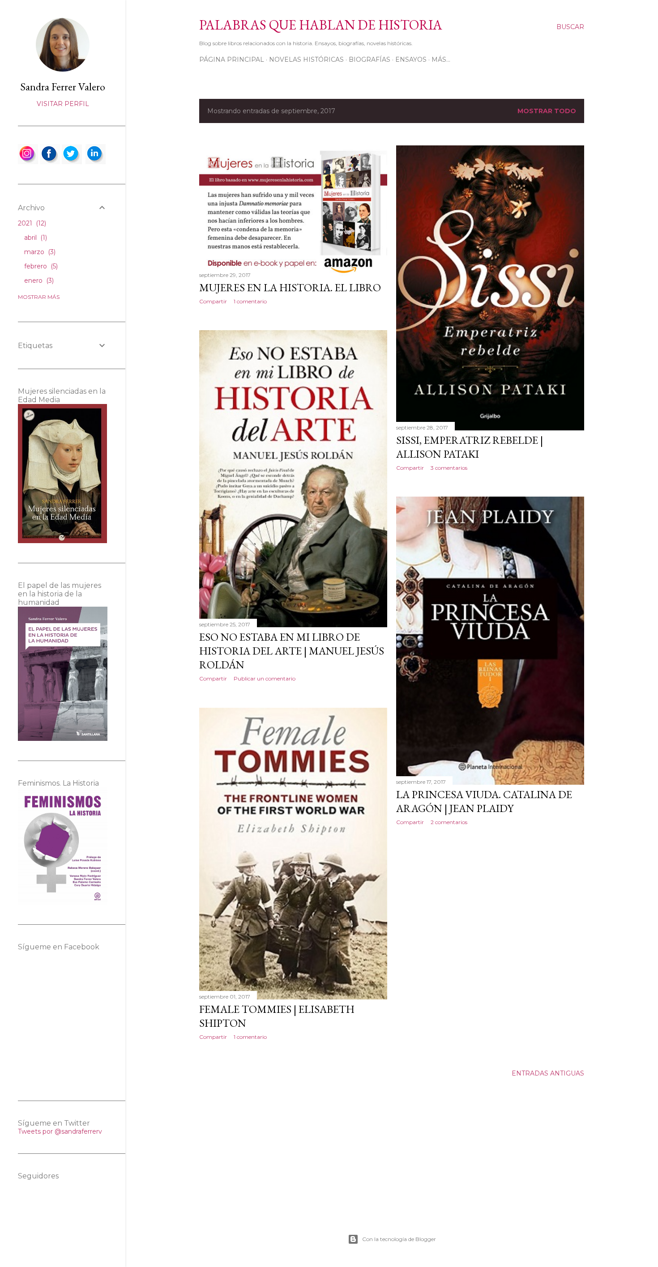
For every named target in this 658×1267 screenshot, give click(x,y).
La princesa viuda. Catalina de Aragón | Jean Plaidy (484, 801)
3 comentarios (449, 467)
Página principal (231, 59)
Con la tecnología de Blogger (399, 1239)
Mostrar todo (546, 111)
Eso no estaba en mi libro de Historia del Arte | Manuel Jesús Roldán (291, 651)
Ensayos (411, 59)
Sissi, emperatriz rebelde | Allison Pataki (469, 447)
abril (34, 238)
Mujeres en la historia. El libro (290, 287)
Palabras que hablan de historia (320, 25)
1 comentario (250, 301)
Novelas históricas (306, 59)
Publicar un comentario (264, 678)
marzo (39, 252)
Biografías (369, 59)
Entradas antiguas (548, 1073)
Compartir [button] (213, 301)
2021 (31, 223)
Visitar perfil (63, 104)
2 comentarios (449, 822)
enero (38, 280)
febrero (40, 266)
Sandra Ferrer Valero (62, 87)
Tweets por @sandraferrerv (60, 1131)
